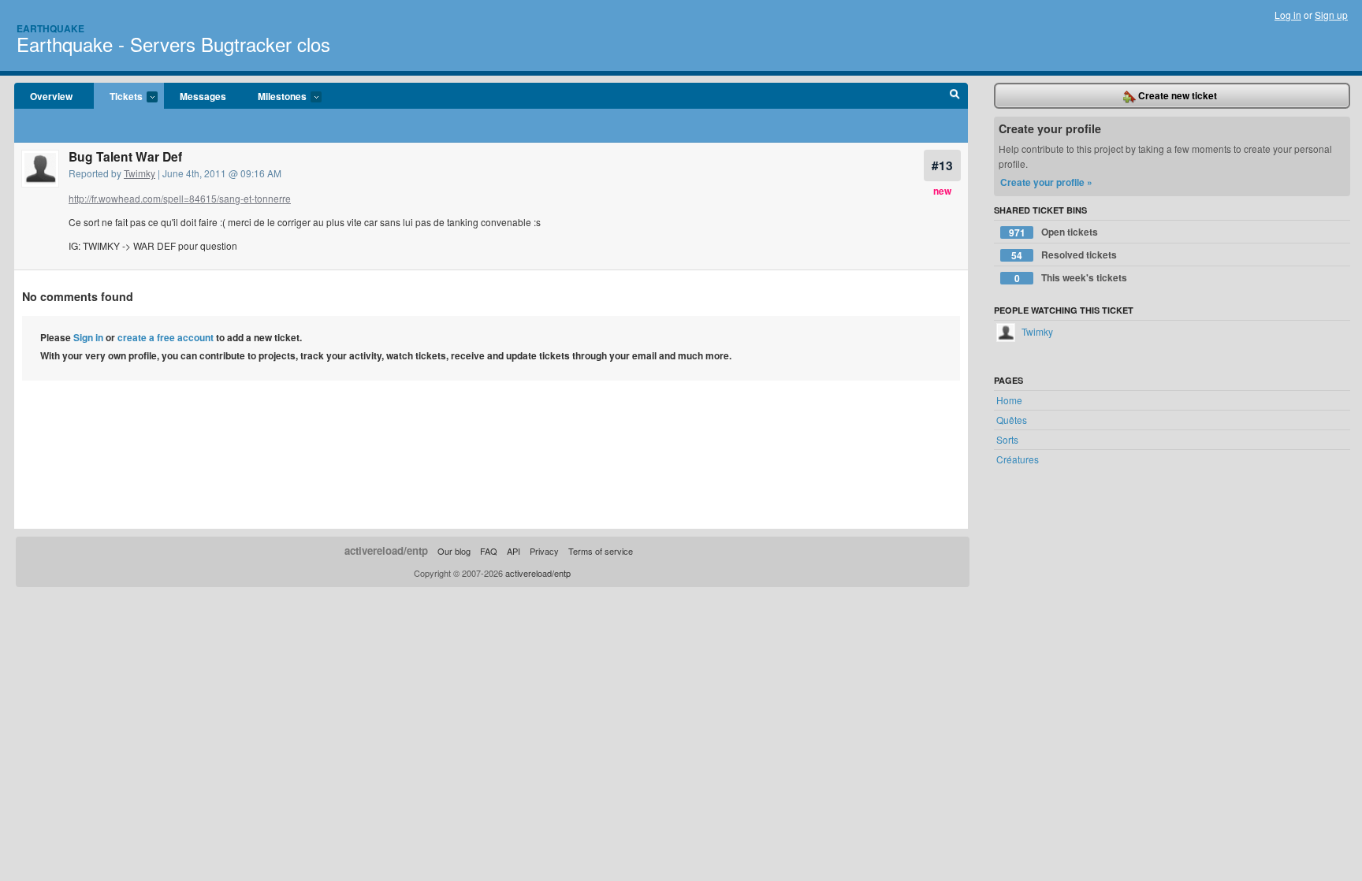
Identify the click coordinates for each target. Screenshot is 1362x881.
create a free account (165, 337)
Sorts (1007, 439)
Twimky (139, 173)
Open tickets (1054, 232)
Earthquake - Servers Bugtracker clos (173, 44)
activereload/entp (386, 550)
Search (955, 96)
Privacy (544, 551)
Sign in (88, 337)
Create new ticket (1176, 95)
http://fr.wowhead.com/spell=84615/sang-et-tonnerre (180, 198)
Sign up (1331, 14)
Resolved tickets (1064, 254)
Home (1009, 400)
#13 (942, 165)
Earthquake (50, 28)
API (513, 551)
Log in (1288, 14)
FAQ (488, 551)
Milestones (274, 97)
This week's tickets (1071, 277)
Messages (203, 96)
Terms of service (600, 551)
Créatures (1017, 459)
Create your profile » (1046, 182)
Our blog (454, 551)
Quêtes (1011, 419)
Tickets (118, 97)
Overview (51, 96)
